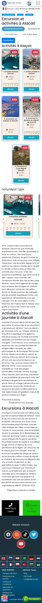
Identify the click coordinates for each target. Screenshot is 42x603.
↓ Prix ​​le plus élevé (30, 34)
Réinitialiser (8, 40)
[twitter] (34, 535)
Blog (25, 573)
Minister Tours (14, 3)
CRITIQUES (28, 576)
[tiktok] (25, 535)
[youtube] (21, 544)
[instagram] (17, 535)
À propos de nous (10, 573)
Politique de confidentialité (9, 594)
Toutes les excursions (13, 29)
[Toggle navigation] (38, 3)
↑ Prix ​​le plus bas (10, 34)
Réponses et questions (8, 588)
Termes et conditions (7, 583)
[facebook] (8, 535)
